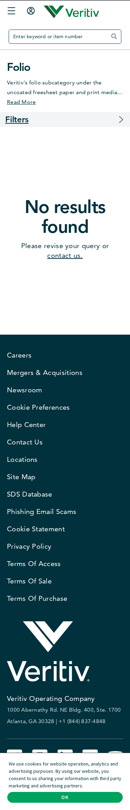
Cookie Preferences (38, 407)
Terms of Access (34, 563)
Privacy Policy (29, 546)
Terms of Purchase (37, 598)
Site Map (21, 477)
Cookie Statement (36, 529)
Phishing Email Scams (41, 511)
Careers (19, 355)
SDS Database (29, 494)
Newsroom (24, 390)
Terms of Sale (29, 581)
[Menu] (9, 12)
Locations (22, 459)
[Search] (115, 39)
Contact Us (25, 442)
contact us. (65, 255)
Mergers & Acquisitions (45, 372)
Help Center (26, 424)
